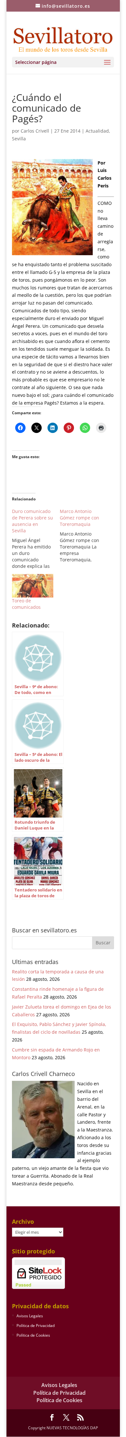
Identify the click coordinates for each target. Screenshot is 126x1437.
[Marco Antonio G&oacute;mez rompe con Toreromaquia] (84, 535)
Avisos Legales (29, 1316)
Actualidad (97, 131)
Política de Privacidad (35, 1325)
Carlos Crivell (35, 131)
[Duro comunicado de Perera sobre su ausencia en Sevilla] (36, 538)
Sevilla (19, 139)
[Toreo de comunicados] (32, 586)
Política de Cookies (33, 1335)
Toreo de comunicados (26, 604)
